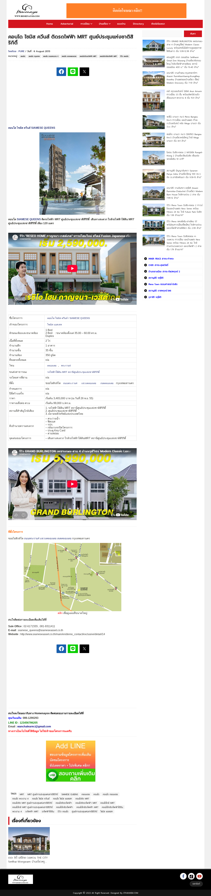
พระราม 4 (17, 811)
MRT (22, 794)
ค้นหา (193, 33)
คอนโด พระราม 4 (20, 798)
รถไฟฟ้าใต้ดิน (48, 811)
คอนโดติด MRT (82, 798)
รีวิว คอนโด (124, 56)
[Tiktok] (191, 876)
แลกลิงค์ (196, 883)
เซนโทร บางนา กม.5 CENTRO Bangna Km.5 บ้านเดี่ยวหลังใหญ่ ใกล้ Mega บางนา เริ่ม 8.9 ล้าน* (184, 137)
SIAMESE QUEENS (29, 219)
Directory (138, 24)
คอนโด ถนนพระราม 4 (50, 56)
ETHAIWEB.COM (130, 893)
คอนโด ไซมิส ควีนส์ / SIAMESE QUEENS (68, 318)
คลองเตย (51, 365)
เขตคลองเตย (106, 383)
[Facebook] (183, 876)
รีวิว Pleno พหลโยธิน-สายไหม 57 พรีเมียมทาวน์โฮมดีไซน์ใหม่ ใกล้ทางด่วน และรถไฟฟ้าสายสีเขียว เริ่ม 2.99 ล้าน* (184, 225)
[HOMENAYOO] (27, 10)
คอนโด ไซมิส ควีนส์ (40, 798)
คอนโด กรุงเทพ (34, 56)
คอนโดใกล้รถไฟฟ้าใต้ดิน (112, 807)
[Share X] (84, 71)
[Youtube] (199, 876)
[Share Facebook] (61, 71)
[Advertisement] (33, 683)
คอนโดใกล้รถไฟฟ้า (64, 807)
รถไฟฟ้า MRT (31, 811)
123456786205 (29, 722)
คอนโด (23, 56)
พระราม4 (66, 365)
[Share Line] (73, 71)
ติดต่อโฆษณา (158, 24)
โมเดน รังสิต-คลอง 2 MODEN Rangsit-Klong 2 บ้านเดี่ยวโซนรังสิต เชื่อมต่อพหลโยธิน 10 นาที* (185, 156)
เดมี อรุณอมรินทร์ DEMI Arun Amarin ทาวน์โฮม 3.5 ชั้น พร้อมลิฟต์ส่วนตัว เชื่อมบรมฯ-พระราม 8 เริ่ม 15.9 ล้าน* (184, 94)
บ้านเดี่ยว (103, 24)
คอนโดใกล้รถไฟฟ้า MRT (108, 56)
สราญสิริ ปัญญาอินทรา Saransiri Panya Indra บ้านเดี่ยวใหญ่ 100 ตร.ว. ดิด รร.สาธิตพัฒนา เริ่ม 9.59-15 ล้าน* (184, 174)
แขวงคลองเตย (88, 383)
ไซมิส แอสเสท (54, 324)
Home (49, 24)
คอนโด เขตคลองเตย (69, 56)
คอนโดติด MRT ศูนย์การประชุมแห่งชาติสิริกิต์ (32, 803)
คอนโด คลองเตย (110, 794)
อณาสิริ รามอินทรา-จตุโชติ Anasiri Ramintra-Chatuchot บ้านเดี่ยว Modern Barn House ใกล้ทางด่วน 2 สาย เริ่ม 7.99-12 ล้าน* (185, 192)
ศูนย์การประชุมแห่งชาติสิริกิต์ (84, 811)
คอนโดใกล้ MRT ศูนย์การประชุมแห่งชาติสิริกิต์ (32, 807)
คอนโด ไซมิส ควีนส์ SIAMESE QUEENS (31, 127)
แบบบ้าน (121, 24)
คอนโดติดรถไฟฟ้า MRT (88, 56)
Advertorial (66, 24)
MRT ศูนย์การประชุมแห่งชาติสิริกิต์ (43, 794)
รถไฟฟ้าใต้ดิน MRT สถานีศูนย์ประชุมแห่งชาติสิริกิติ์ (73, 372)
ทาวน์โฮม (85, 24)
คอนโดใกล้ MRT (107, 803)
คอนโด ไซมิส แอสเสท (62, 798)
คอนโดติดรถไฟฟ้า (64, 803)
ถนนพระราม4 (70, 383)
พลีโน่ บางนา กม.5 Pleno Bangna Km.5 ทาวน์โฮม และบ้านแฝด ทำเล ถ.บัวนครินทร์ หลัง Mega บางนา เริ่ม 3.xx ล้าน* (184, 121)
